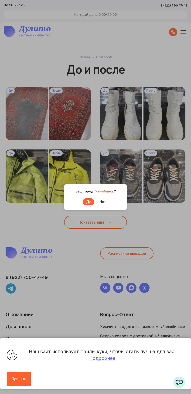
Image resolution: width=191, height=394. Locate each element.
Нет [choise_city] (102, 202)
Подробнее (102, 358)
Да (88, 201)
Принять (18, 379)
